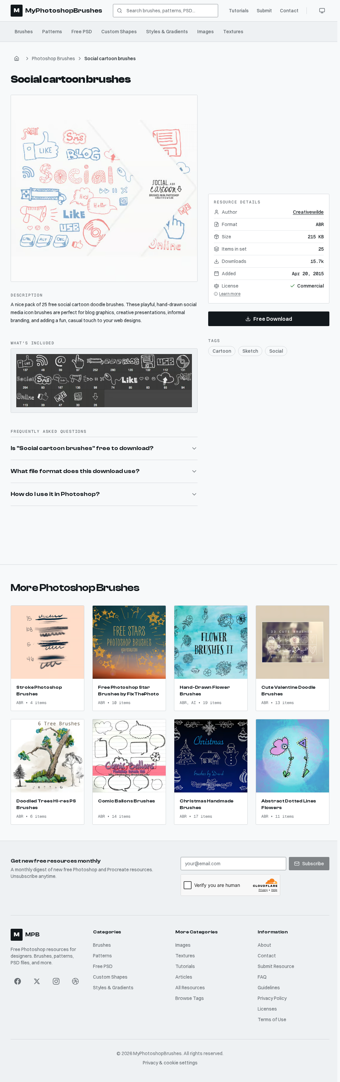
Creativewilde (308, 212)
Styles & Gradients (167, 32)
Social (276, 351)
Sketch (250, 351)
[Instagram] (56, 978)
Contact (289, 11)
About (262, 942)
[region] (104, 188)
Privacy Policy (270, 995)
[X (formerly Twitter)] (37, 978)
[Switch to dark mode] (322, 10)
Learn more (229, 293)
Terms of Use (270, 1016)
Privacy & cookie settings (168, 1059)
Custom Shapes (119, 32)
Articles (182, 974)
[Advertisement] (269, 136)
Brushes (24, 32)
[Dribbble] (75, 978)
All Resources (189, 984)
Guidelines (267, 984)
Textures (233, 32)
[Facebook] (18, 978)
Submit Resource (274, 963)
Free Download (272, 318)
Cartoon (221, 351)
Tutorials (239, 11)
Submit (264, 11)
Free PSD (81, 32)
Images (205, 32)
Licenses (265, 1006)
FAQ (260, 974)
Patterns (52, 32)
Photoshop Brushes (53, 58)
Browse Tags (188, 995)
